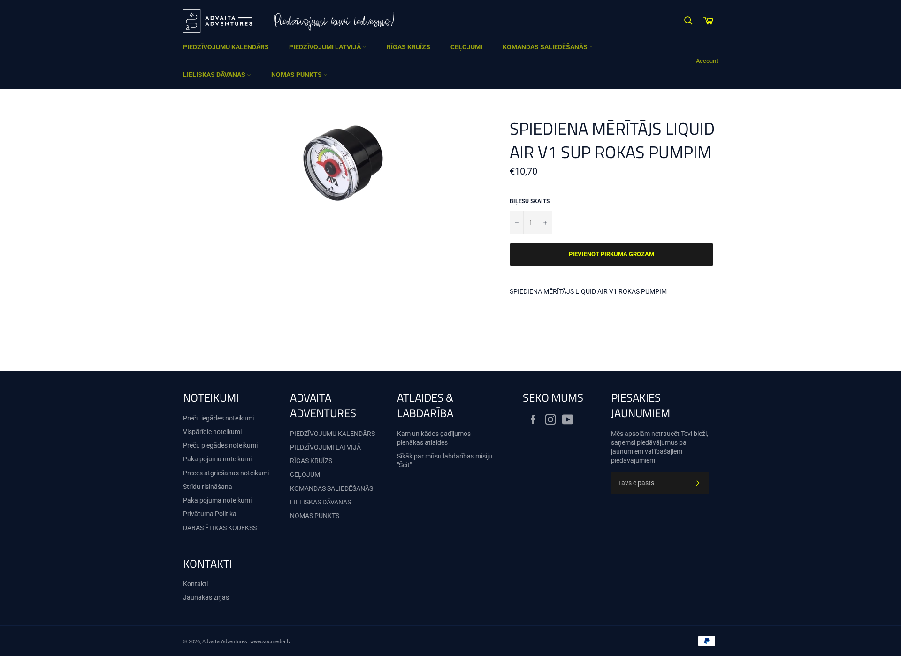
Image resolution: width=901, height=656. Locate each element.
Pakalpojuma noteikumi (217, 500)
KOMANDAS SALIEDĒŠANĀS (546, 47)
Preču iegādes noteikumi (218, 418)
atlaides (436, 442)
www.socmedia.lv (270, 642)
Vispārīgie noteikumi (212, 431)
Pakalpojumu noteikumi (217, 459)
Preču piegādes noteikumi (220, 445)
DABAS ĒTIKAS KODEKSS (220, 528)
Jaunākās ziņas (206, 597)
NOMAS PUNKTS (297, 74)
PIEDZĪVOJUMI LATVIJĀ (325, 47)
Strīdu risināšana (207, 486)
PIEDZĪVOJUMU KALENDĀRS (226, 47)
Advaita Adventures (224, 642)
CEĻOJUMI (466, 47)
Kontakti (195, 583)
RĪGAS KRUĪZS (408, 47)
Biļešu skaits (530, 201)
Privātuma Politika (210, 514)
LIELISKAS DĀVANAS (215, 74)
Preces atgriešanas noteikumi (226, 473)
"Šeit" (404, 465)
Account (707, 60)
